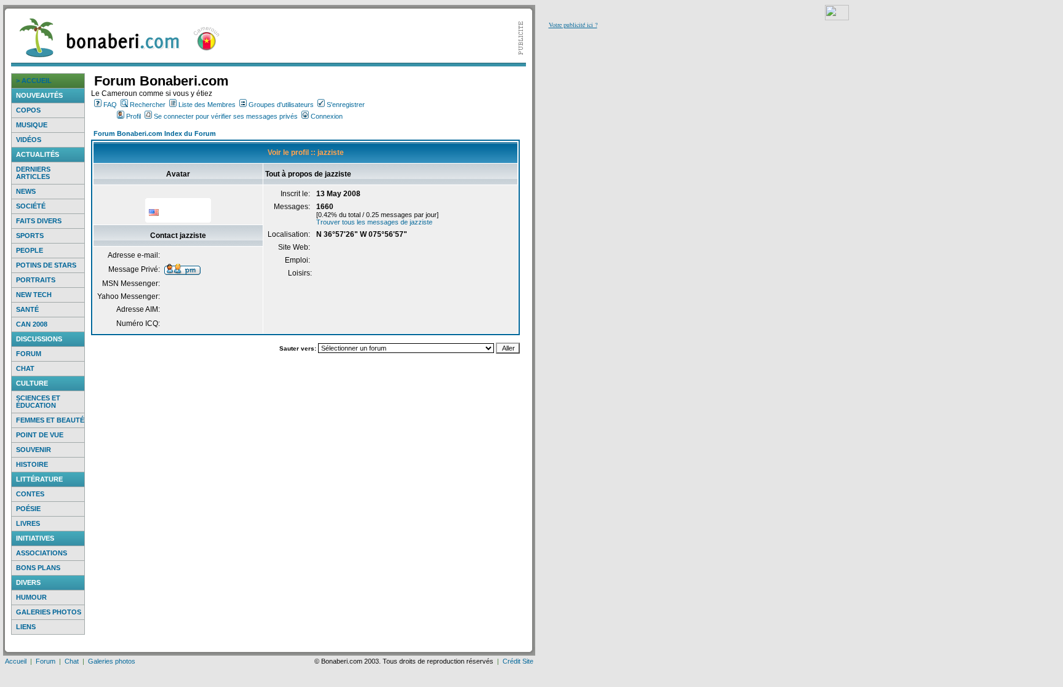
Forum (28, 353)
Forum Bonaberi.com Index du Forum (155, 133)
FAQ (110, 104)
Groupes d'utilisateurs (281, 104)
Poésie (28, 508)
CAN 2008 (31, 324)
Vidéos (28, 139)
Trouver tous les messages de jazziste (374, 222)
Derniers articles (33, 172)
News (26, 191)
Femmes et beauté (50, 420)
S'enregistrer (346, 104)
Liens (26, 626)
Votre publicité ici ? (573, 24)
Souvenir (33, 449)
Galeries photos (48, 612)
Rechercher (147, 104)
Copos (28, 110)
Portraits (35, 280)
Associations (41, 553)
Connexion (327, 116)
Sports (30, 235)
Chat (25, 368)
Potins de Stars (46, 265)
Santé (27, 309)
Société (31, 206)
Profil (133, 116)
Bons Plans (38, 567)
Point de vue (39, 435)
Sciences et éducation (38, 401)
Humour (31, 597)
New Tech (34, 294)
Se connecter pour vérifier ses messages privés (226, 116)
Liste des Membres (207, 104)
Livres (28, 523)
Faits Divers (39, 220)
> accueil (34, 80)
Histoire (32, 464)
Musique (31, 125)
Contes (30, 494)
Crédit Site (518, 661)
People (29, 250)
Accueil (15, 661)
